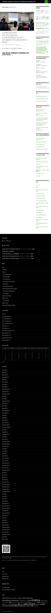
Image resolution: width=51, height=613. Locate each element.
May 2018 (4, 453)
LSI (28, 600)
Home (3, 267)
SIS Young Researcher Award (9, 281)
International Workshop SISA (42, 98)
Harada (18, 44)
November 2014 (5, 529)
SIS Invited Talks (6, 276)
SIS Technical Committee (41, 101)
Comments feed (5, 576)
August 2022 (4, 403)
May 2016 (4, 498)
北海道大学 (15, 604)
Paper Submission (5, 333)
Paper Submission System (41, 96)
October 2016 (5, 489)
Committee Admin (6, 587)
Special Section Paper (6, 337)
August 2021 (4, 413)
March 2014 (4, 539)
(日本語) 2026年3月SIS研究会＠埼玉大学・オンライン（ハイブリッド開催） (18, 256)
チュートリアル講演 (35, 602)
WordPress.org (5, 578)
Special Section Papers (6, 295)
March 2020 (4, 432)
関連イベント (34, 606)
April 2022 (4, 405)
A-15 (17, 598)
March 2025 (4, 382)
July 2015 (4, 517)
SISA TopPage (6, 293)
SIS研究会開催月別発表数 (41, 48)
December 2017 (5, 463)
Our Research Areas (7, 274)
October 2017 (5, 467)
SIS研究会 (36, 600)
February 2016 (5, 503)
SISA (3, 314)
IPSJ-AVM (38, 176)
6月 (5, 598)
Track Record (5, 283)
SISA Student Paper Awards (8, 291)
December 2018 (5, 441)
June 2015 (4, 520)
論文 (25, 605)
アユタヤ (3, 602)
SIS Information (5, 340)
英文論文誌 (20, 606)
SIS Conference (5, 32)
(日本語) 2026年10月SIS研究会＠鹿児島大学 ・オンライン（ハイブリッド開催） (18, 249)
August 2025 (4, 377)
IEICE (37, 187)
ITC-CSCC (25, 600)
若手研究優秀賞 (14, 605)
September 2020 (5, 427)
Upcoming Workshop (40, 109)
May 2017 (4, 477)
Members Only (5, 302)
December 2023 (5, 389)
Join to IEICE (38, 212)
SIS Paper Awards (5, 316)
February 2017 (5, 482)
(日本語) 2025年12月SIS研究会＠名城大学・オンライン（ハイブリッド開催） (18, 258)
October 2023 (5, 391)
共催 (10, 604)
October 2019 (5, 434)
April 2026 (4, 372)
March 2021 (4, 420)
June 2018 (4, 451)
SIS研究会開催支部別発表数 (42, 49)
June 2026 (4, 370)
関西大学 (29, 605)
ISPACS (23, 600)
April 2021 (4, 417)
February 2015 (5, 524)
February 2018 (5, 458)
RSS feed (4, 269)
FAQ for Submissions (40, 144)
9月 (7, 598)
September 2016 (5, 491)
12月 (15, 598)
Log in (3, 571)
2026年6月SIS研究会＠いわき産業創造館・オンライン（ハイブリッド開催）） (18, 253)
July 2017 (4, 472)
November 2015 (5, 508)
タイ (20, 602)
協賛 (19, 604)
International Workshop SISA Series (9, 288)
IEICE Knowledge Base (41, 214)
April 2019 (4, 436)
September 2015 (5, 513)
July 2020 (4, 429)
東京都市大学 (37, 604)
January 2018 (5, 460)
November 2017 (5, 465)
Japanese (20, 48)
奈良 (23, 604)
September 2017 (5, 470)
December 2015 (5, 505)
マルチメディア (44, 602)
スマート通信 (8, 602)
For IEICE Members (40, 210)
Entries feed (4, 573)
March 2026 (4, 374)
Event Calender (39, 217)
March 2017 (4, 479)
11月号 (9, 598)
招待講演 (8, 54)
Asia (21, 598)
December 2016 (5, 484)
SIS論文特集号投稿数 (40, 53)
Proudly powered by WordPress (7, 611)
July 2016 (4, 494)
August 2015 (4, 515)
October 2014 (5, 532)
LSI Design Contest (40, 173)
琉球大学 (3, 605)
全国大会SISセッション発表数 (42, 51)
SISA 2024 (39, 107)
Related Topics (5, 298)
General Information (6, 318)
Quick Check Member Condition (8, 305)
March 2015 (4, 522)
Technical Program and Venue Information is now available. (42, 118)
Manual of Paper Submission (42, 149)
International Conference (7, 330)
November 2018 (5, 444)
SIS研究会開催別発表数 (41, 47)
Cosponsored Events (6, 323)
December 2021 (5, 410)
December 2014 (5, 527)
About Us (4, 271)
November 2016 (5, 486)
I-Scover (38, 185)
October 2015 (5, 510)
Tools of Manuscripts (40, 146)
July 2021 (4, 415)
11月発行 (12, 598)
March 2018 (4, 455)
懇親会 (4, 54)
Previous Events (13, 32)
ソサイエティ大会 (15, 602)
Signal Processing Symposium (42, 161)
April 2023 (4, 398)
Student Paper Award (43, 600)
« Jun (3, 361)
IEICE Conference (6, 321)
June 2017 (4, 474)
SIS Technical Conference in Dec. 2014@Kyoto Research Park (14, 39)
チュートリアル (25, 602)
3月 (3, 598)
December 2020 (5, 424)
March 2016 (4, 501)
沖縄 (40, 604)
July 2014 (4, 536)
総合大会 (8, 605)
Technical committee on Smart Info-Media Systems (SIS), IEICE (19, 1)
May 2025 (4, 379)
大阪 (21, 604)
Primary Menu (49, 1)
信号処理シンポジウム (5, 604)
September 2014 (5, 534)
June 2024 (4, 384)
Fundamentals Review (40, 195)
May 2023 (4, 396)
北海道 (12, 604)
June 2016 (4, 496)
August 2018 (4, 446)
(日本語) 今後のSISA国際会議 (8, 251)
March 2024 (4, 386)
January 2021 (5, 422)
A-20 (19, 598)
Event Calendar (6, 300)
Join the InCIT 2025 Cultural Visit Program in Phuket (42, 123)
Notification (4, 325)
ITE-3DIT (38, 164)
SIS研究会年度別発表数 (41, 50)
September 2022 (5, 401)
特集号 (43, 604)
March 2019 (4, 439)
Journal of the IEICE (40, 193)
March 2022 (4, 408)
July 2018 (4, 448)
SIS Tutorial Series (6, 279)
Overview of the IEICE (40, 198)
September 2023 (5, 393)
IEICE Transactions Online (41, 200)
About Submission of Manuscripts (40, 139)
